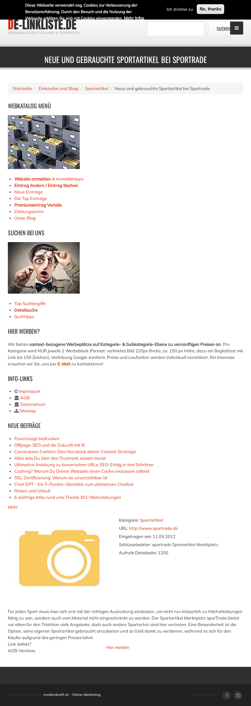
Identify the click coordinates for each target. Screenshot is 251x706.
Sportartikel (96, 88)
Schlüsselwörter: (135, 544)
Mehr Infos (134, 18)
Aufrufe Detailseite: (138, 552)
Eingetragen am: (135, 536)
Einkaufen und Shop (58, 88)
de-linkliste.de (42, 24)
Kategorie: (129, 520)
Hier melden (117, 647)
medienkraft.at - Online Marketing (72, 694)
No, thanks (210, 9)
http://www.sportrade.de (153, 528)
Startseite (22, 88)
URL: (123, 528)
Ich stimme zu (180, 9)
